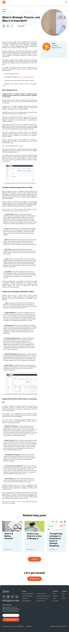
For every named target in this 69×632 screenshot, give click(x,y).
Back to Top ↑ (29, 626)
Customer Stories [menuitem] (41, 600)
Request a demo (34, 578)
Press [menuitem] (63, 596)
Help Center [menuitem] (56, 600)
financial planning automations (15, 443)
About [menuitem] (63, 593)
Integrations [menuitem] (25, 598)
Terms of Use (54, 626)
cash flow (34, 117)
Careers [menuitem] (64, 598)
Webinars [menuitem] (55, 596)
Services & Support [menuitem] (41, 593)
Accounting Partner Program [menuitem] (43, 596)
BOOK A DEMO (21, 501)
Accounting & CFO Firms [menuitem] (42, 598)
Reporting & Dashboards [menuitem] (27, 593)
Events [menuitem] (54, 598)
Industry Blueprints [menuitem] (26, 600)
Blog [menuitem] (54, 593)
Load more (34, 559)
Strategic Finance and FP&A (25, 77)
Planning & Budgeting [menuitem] (27, 596)
